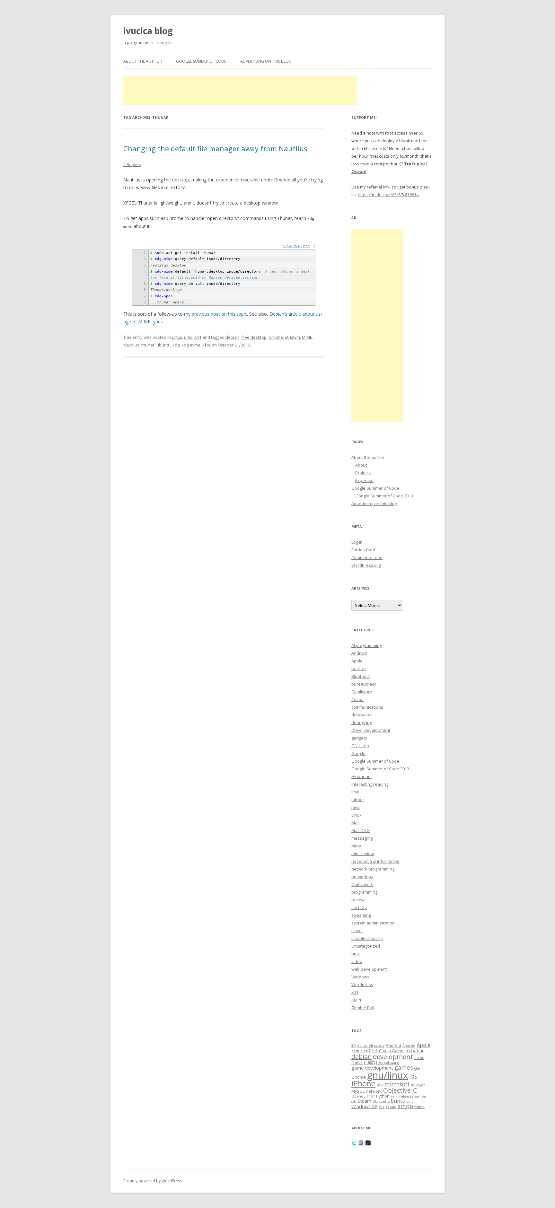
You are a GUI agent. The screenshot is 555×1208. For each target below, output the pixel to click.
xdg (176, 345)
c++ (373, 1050)
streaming (361, 915)
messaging (362, 838)
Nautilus (131, 345)
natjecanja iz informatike (375, 861)
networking (362, 877)
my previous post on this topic (215, 314)
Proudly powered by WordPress (152, 1181)
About (361, 465)
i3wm (295, 337)
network (374, 1091)
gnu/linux (387, 1075)
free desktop (254, 337)
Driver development (370, 730)
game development (372, 1067)
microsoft (397, 1084)
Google (358, 753)
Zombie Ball (362, 1008)
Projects (363, 473)
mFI (380, 1085)
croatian (416, 1050)
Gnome (276, 337)
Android (359, 653)
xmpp (405, 1106)
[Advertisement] (240, 90)
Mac (355, 823)
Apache (408, 1045)
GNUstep (360, 745)
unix (188, 337)
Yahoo (419, 1107)
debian (232, 337)
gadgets (359, 738)
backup (358, 668)
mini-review (362, 853)
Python (383, 1096)
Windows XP (364, 1106)
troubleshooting (367, 938)
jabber (357, 799)
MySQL (358, 1091)
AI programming (366, 645)
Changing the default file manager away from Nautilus (215, 148)
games (403, 1067)
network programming (372, 869)
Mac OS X (360, 830)
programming (364, 892)
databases (362, 715)
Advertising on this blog (266, 61)
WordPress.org (366, 565)
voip (410, 1101)
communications (367, 707)
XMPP (357, 1000)
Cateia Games (392, 1051)
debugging (361, 722)
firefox (357, 1062)
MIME (307, 337)
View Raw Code (296, 245)
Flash (369, 1062)
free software (387, 1062)
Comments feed (367, 557)
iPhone (363, 1083)
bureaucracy (363, 684)
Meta (356, 846)
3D (353, 1045)
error (419, 1057)
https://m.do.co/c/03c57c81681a (388, 194)
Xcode (391, 1107)
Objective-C (362, 884)
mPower (418, 1085)
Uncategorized (365, 946)
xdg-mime (190, 345)
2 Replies (132, 164)
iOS (413, 1076)
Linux (177, 337)
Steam (364, 1101)
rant (394, 1096)
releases (406, 1096)
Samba (420, 1096)
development (393, 1056)
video (356, 961)
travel (357, 930)
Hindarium (361, 776)
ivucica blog (147, 31)
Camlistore (361, 692)
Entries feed (363, 550)
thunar (147, 345)
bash (355, 1051)
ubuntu (163, 345)
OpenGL (358, 1096)
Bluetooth (360, 676)
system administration (373, 923)
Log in (357, 542)
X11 (197, 337)
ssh (353, 1101)
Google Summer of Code (201, 61)
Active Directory (370, 1045)
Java (355, 807)
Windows (360, 977)
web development (369, 969)
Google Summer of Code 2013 (384, 496)
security (359, 907)
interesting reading (369, 784)
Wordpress (362, 984)
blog (363, 1051)
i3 (286, 337)
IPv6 (355, 792)
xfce (206, 345)
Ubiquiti (379, 1101)
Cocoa (357, 699)
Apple (357, 661)
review (358, 900)
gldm (418, 1068)
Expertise (364, 480)
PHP (371, 1096)
